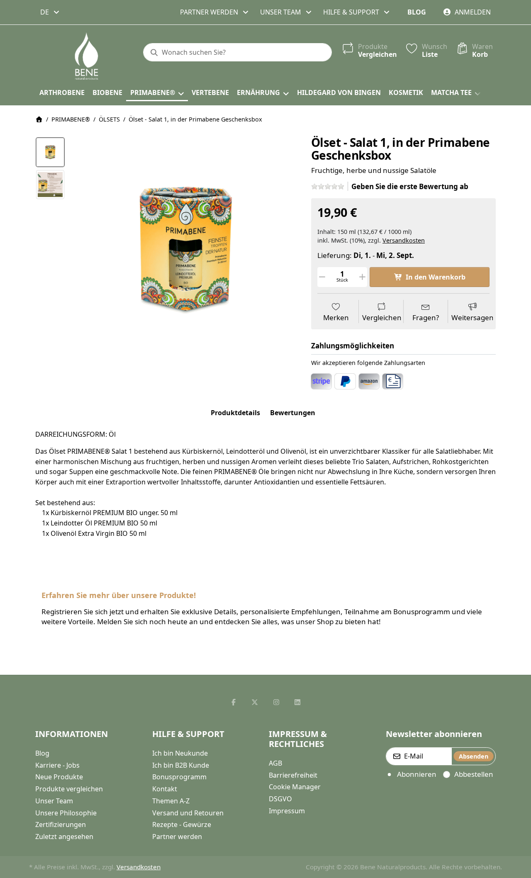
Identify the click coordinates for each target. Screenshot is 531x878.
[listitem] (185, 249)
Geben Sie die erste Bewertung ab (409, 186)
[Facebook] (233, 702)
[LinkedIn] (298, 702)
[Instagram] (276, 702)
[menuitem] (61, 92)
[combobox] (50, 12)
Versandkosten (403, 240)
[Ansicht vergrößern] (185, 249)
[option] (50, 152)
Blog (416, 12)
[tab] (235, 412)
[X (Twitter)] (255, 702)
